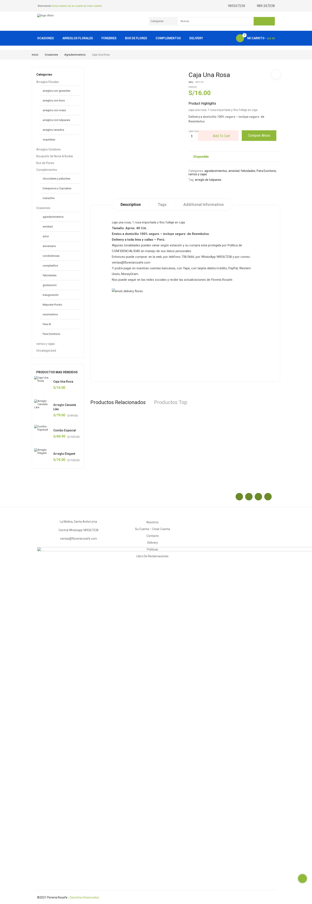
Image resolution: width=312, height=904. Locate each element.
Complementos (46, 169)
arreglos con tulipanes (56, 120)
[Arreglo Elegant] (42, 456)
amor (46, 236)
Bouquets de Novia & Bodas (54, 156)
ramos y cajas (45, 343)
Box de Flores (45, 163)
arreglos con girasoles (56, 90)
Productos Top (170, 402)
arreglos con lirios (54, 100)
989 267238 (266, 6)
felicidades (49, 275)
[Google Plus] (258, 496)
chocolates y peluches (56, 178)
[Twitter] (249, 496)
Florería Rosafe (221, 280)
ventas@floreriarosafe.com (78, 538)
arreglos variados (53, 129)
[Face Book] (239, 496)
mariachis (49, 198)
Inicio (35, 54)
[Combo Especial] (42, 433)
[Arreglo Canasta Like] (42, 407)
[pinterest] (268, 496)
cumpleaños (50, 265)
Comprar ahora (259, 135)
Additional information (203, 204)
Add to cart (221, 136)
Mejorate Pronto (52, 304)
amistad (48, 226)
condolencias (51, 255)
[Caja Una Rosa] (42, 384)
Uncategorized (46, 350)
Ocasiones (51, 54)
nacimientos (50, 314)
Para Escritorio (51, 333)
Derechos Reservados (84, 897)
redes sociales (156, 280)
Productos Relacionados (118, 402)
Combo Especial (64, 430)
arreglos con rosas (54, 110)
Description (131, 204)
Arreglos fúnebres (48, 149)
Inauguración (51, 294)
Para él (47, 324)
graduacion (50, 285)
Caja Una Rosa (63, 381)
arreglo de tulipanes (208, 179)
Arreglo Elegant (64, 453)
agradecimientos (75, 54)
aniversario (49, 246)
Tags (162, 204)
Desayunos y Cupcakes (57, 188)
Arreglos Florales (47, 82)
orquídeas (49, 139)
